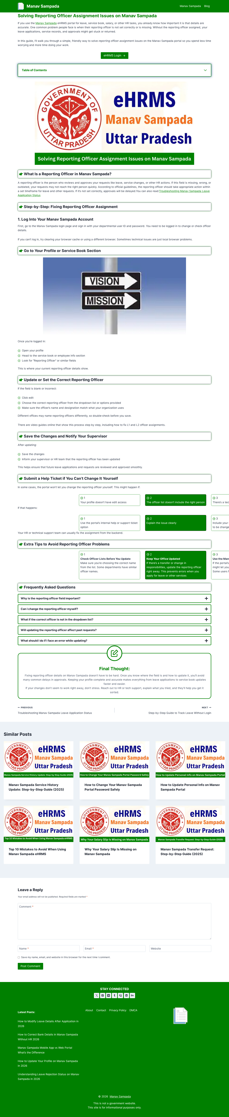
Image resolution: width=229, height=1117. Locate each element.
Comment (26, 906)
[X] (96, 995)
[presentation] (38, 759)
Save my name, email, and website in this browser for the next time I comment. (65, 957)
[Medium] (108, 995)
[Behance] (132, 995)
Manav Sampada (190, 6)
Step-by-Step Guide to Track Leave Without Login (179, 710)
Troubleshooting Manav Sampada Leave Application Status (55, 710)
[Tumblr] (114, 995)
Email (89, 948)
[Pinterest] (102, 995)
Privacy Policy (117, 1010)
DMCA (133, 1010)
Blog (207, 6)
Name (24, 948)
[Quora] (120, 995)
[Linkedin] (126, 995)
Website (156, 948)
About (89, 1010)
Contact (101, 1010)
